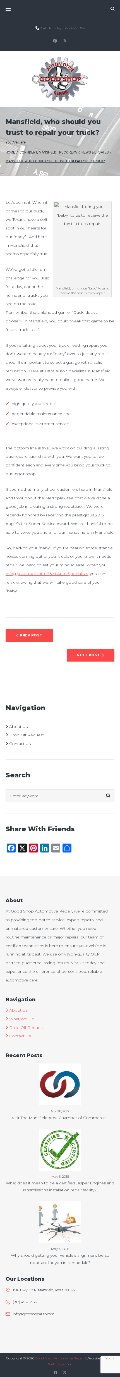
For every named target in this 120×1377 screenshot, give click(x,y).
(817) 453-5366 (74, 28)
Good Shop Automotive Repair (59, 1358)
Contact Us (19, 743)
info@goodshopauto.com (33, 1314)
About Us (18, 726)
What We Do (21, 1018)
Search (108, 795)
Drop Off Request (26, 734)
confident (28, 152)
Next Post (88, 655)
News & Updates (95, 152)
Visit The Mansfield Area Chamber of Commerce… (60, 1117)
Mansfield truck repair (59, 152)
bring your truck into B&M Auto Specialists (47, 573)
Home (10, 152)
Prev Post (31, 635)
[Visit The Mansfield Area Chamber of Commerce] (60, 1067)
